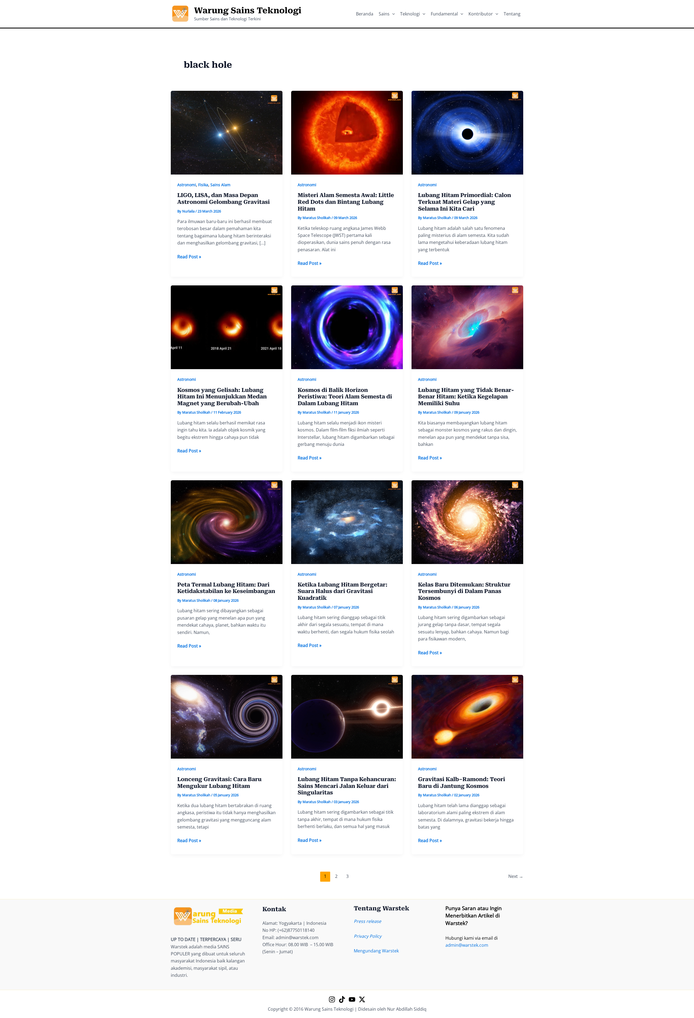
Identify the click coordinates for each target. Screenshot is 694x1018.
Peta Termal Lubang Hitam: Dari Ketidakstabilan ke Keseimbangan (226, 588)
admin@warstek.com (466, 945)
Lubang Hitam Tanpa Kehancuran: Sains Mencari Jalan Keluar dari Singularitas (347, 786)
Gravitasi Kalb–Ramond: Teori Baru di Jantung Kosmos (461, 782)
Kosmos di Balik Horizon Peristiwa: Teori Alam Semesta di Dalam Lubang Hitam (345, 397)
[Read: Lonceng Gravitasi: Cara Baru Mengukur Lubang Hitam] (226, 716)
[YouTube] (352, 999)
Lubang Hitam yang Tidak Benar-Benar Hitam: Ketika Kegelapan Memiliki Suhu (466, 397)
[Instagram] (332, 999)
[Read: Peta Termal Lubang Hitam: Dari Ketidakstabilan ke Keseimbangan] (226, 521)
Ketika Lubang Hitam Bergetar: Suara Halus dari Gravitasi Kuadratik (342, 591)
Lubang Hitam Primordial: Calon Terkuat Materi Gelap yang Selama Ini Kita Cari (464, 202)
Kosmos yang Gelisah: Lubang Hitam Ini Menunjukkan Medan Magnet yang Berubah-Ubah (222, 397)
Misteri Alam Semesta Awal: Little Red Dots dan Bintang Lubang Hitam (346, 202)
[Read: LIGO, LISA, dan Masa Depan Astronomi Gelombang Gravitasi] (226, 132)
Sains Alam (220, 184)
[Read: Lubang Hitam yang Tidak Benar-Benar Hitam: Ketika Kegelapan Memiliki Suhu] (467, 327)
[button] (392, 14)
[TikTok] (342, 999)
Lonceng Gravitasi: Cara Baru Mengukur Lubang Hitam (219, 782)
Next (515, 876)
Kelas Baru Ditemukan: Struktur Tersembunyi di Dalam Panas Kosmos (464, 591)
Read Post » (189, 256)
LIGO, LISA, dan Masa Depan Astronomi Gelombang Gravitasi (223, 198)
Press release (367, 921)
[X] (362, 999)
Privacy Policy (367, 936)
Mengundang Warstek (376, 951)
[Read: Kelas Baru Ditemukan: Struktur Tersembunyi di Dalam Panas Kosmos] (467, 521)
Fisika (203, 184)
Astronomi (186, 184)
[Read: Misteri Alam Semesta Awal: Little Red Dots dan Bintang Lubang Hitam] (347, 132)
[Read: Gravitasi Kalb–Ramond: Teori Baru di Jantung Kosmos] (467, 716)
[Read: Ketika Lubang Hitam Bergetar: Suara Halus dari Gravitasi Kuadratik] (347, 521)
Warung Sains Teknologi (247, 10)
